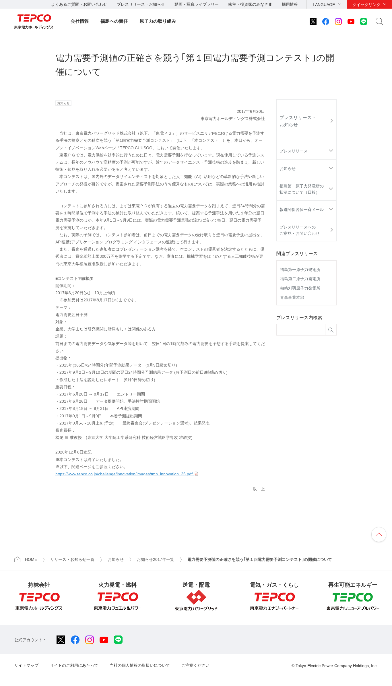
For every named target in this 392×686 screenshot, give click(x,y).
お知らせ (288, 168)
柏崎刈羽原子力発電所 (300, 288)
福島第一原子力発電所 (300, 269)
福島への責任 (114, 21)
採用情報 (290, 4)
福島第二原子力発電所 (300, 278)
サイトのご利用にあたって (74, 665)
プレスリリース (294, 151)
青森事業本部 (292, 297)
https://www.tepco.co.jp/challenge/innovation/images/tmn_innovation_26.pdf (124, 474)
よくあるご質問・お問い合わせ (79, 4)
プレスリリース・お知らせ (141, 4)
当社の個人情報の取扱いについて (140, 665)
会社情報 (80, 21)
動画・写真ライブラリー (196, 4)
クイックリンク (366, 4)
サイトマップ (26, 665)
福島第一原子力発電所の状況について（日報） (302, 189)
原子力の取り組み (157, 21)
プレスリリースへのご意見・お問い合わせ (300, 230)
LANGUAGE (324, 4)
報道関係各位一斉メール (302, 209)
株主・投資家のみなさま (250, 4)
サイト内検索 (379, 21)
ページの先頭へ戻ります (378, 534)
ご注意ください (195, 665)
